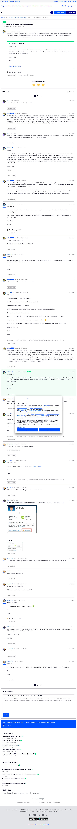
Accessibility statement (53, 802)
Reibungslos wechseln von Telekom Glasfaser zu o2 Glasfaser (16, 769)
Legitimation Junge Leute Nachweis (11, 741)
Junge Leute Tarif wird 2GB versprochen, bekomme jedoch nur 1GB (19, 754)
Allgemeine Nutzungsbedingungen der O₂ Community (31, 802)
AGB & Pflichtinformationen (26, 810)
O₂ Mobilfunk (10, 17)
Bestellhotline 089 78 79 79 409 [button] (68, 1)
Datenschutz (68, 810)
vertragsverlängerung (19, 793)
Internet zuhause (16, 6)
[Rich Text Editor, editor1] (38, 704)
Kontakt (8, 810)
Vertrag (4, 793)
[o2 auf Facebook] (30, 815)
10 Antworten (5, 771)
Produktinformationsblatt (56, 810)
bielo (8, 100)
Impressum (14, 810)
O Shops (56, 1)
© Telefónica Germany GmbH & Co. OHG (35, 824)
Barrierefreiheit (23, 811)
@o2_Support (38, 466)
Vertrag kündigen (53, 811)
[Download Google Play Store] (43, 820)
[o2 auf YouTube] (34, 815)
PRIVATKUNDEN (4, 1)
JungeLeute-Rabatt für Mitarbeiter (11, 749)
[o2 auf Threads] (46, 815)
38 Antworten (5, 781)
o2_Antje (9, 292)
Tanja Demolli (10, 399)
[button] (8, 6)
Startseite (3, 17)
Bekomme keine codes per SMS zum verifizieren (13, 778)
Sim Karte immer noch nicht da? (10, 745)
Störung (10, 793)
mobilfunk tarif (35, 793)
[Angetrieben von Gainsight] (38, 799)
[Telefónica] (46, 824)
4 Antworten (5, 785)
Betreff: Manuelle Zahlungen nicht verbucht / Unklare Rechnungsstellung (19, 774)
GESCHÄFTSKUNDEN (15, 1)
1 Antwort (4, 767)
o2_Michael (9, 148)
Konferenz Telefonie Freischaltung (10, 765)
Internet (28, 793)
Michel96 (9, 626)
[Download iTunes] (33, 820)
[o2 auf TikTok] (43, 815)
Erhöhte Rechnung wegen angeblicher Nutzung (13, 783)
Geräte (41, 6)
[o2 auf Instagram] (39, 815)
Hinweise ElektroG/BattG (42, 810)
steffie (8, 31)
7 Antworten (5, 776)
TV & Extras (35, 6)
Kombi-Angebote (26, 6)
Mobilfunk (8, 6)
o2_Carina (9, 254)
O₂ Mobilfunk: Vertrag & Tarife (9, 738)
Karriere (32, 811)
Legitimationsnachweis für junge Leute (12, 736)
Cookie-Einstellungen (41, 811)
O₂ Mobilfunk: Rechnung (20, 17)
